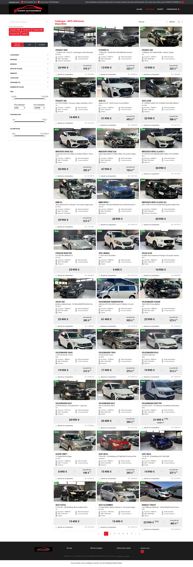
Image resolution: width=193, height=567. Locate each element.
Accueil (139, 9)
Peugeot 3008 (15, 30)
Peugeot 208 (37, 30)
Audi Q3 (25, 34)
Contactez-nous (14, 2)
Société (160, 9)
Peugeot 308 (14, 34)
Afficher (172, 22)
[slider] (14, 99)
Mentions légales (96, 548)
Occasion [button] (42, 44)
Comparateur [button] (173, 9)
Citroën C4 (26, 30)
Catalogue (150, 9)
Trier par (141, 22)
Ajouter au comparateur (65, 74)
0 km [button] (29, 44)
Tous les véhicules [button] (17, 44)
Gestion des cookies (124, 548)
